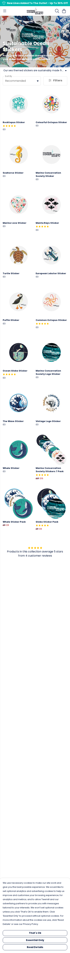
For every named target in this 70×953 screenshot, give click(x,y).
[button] (38, 80)
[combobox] (22, 80)
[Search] (57, 11)
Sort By (8, 76)
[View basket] (63, 11)
